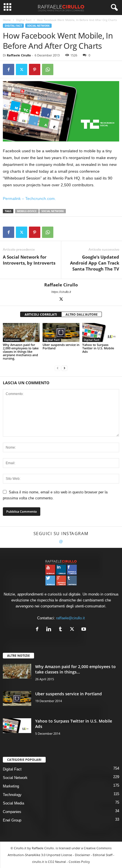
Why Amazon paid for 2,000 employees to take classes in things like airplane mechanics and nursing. (21, 351)
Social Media (13, 803)
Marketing (11, 786)
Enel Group (12, 820)
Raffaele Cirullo (19, 55)
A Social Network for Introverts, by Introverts (29, 260)
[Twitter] (21, 69)
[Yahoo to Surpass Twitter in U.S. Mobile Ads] (100, 332)
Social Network (38, 26)
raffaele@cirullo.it (70, 618)
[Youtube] (84, 630)
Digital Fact (23, 20)
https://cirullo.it (61, 291)
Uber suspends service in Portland (61, 346)
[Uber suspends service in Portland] (61, 332)
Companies (12, 340)
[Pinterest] (34, 69)
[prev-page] (57, 368)
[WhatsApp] (47, 69)
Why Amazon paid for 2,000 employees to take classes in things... (75, 669)
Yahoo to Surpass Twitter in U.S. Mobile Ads (98, 348)
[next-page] (64, 368)
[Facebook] (8, 69)
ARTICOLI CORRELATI (41, 314)
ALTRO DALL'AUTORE (82, 314)
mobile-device (27, 211)
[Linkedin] (50, 630)
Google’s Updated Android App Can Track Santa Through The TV (94, 263)
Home (7, 20)
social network (52, 211)
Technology (12, 795)
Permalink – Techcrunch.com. (29, 198)
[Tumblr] (62, 630)
